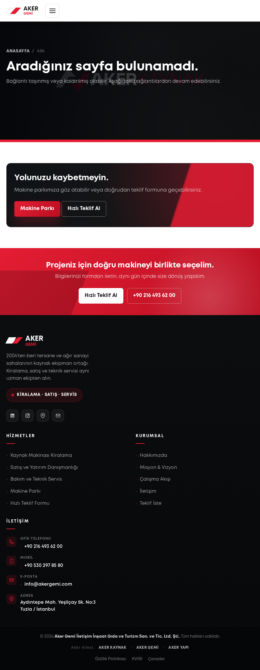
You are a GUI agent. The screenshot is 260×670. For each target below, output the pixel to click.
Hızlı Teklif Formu (29, 503)
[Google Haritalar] (43, 416)
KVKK (137, 659)
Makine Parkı (37, 208)
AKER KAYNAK (113, 647)
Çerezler (156, 659)
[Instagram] (28, 416)
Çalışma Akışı (155, 479)
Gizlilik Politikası (110, 659)
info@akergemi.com (48, 584)
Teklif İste (150, 503)
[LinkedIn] (12, 416)
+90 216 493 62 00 (154, 295)
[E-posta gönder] (58, 416)
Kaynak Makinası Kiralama (41, 455)
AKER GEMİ (147, 647)
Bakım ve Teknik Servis (36, 479)
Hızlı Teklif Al (84, 208)
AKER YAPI (178, 647)
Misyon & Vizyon (158, 467)
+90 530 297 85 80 (43, 565)
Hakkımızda (153, 455)
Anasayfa (17, 51)
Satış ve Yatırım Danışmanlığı (44, 467)
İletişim (148, 491)
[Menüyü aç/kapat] (52, 11)
